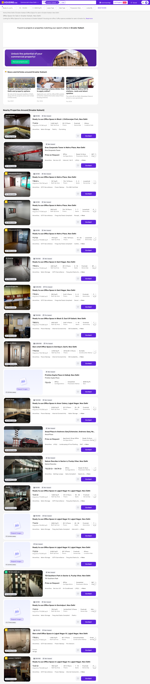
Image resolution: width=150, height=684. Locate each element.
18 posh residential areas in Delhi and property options (19, 90)
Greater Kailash (21, 12)
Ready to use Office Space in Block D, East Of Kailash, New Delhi (59, 318)
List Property (120, 2)
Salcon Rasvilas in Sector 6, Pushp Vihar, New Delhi (66, 461)
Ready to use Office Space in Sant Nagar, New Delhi (54, 262)
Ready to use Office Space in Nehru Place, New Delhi (54, 177)
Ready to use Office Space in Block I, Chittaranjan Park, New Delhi (60, 119)
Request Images (22, 389)
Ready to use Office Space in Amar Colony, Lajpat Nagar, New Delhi (60, 403)
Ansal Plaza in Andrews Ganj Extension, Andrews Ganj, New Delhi (70, 432)
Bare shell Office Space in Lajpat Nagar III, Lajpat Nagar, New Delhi (60, 633)
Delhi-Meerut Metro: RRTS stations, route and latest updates (77, 91)
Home (5, 12)
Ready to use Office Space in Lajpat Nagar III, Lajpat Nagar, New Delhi (61, 491)
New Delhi (11, 12)
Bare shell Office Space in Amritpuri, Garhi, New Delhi (55, 347)
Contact (88, 136)
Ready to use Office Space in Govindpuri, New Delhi (54, 605)
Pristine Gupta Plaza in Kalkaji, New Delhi (62, 375)
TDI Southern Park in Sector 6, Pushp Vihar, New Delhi (67, 576)
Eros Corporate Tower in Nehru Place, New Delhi (65, 147)
